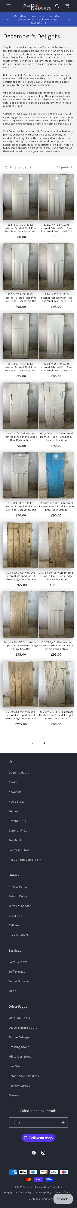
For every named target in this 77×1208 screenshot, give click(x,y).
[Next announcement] (69, 19)
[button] (8, 6)
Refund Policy (18, 896)
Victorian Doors (19, 1018)
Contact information (40, 1198)
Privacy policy (43, 1192)
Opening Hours (19, 772)
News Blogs (16, 801)
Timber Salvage (19, 1037)
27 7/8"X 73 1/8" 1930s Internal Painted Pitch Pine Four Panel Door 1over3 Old (21, 506)
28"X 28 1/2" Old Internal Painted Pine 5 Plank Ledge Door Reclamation (20, 437)
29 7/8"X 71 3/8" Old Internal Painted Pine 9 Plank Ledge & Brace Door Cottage (56, 715)
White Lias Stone (20, 1056)
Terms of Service (20, 906)
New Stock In (18, 1066)
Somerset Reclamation (36, 1187)
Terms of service (64, 1192)
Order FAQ (15, 916)
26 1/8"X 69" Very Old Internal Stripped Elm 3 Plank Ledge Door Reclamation (56, 576)
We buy (14, 811)
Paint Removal (18, 962)
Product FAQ (17, 821)
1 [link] (21, 743)
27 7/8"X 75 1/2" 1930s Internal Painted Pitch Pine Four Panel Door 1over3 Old (21, 297)
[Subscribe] (63, 1122)
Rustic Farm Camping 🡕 (25, 859)
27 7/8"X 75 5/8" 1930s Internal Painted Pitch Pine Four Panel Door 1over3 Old (56, 297)
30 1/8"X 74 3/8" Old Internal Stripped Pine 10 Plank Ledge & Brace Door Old (20, 645)
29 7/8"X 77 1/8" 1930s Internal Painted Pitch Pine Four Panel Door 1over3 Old (21, 367)
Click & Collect (18, 935)
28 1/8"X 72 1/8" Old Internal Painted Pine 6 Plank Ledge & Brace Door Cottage (56, 506)
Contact (14, 782)
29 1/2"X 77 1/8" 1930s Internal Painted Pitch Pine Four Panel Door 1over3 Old (56, 228)
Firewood (15, 1095)
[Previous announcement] (8, 19)
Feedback (15, 840)
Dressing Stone (19, 1047)
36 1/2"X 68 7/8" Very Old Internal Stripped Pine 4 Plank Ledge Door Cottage (20, 715)
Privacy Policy (18, 886)
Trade (12, 991)
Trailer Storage (19, 981)
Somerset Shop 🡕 (21, 850)
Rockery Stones (19, 1085)
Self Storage (17, 971)
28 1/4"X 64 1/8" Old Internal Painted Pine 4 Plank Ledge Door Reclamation (56, 437)
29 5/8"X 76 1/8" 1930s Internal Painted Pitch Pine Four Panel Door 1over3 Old (21, 228)
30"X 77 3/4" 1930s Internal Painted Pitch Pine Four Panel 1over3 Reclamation (56, 645)
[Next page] (56, 743)
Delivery (14, 925)
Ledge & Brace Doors (23, 1027)
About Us (15, 792)
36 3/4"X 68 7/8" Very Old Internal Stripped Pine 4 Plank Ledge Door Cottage (20, 576)
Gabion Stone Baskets (24, 1076)
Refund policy (23, 1192)
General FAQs (18, 830)
